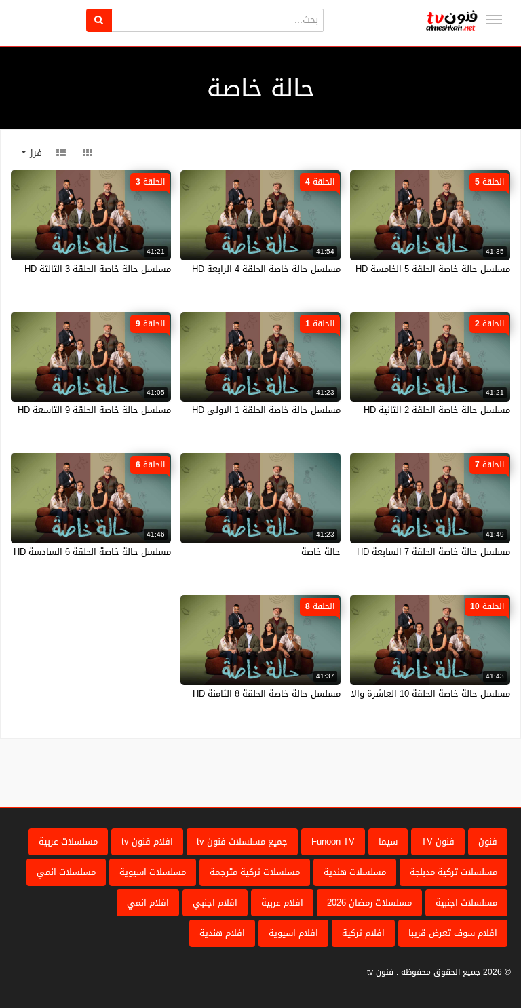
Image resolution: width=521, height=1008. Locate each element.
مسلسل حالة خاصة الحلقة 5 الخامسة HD (432, 268)
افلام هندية (222, 933)
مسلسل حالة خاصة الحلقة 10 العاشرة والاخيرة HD (414, 693)
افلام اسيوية (293, 933)
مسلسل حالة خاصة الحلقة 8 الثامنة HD (267, 693)
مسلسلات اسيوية (152, 872)
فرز (34, 153)
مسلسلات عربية (68, 841)
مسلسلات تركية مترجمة (255, 872)
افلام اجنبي (215, 902)
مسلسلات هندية (355, 872)
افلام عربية (282, 902)
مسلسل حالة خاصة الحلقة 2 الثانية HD (437, 410)
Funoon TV (333, 841)
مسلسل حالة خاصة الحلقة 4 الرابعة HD (266, 268)
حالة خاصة (321, 551)
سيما (388, 841)
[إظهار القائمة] (494, 19)
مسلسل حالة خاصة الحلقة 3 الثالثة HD (97, 268)
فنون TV (438, 841)
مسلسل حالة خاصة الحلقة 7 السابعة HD (433, 551)
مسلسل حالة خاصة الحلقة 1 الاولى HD (266, 410)
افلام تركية (363, 933)
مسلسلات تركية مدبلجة (453, 872)
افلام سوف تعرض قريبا (452, 933)
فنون (487, 841)
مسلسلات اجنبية (466, 902)
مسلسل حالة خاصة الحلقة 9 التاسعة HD (94, 410)
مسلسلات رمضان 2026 (369, 902)
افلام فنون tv (147, 841)
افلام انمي (148, 902)
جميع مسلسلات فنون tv (242, 841)
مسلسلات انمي (66, 872)
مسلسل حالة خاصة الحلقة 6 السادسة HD (92, 551)
